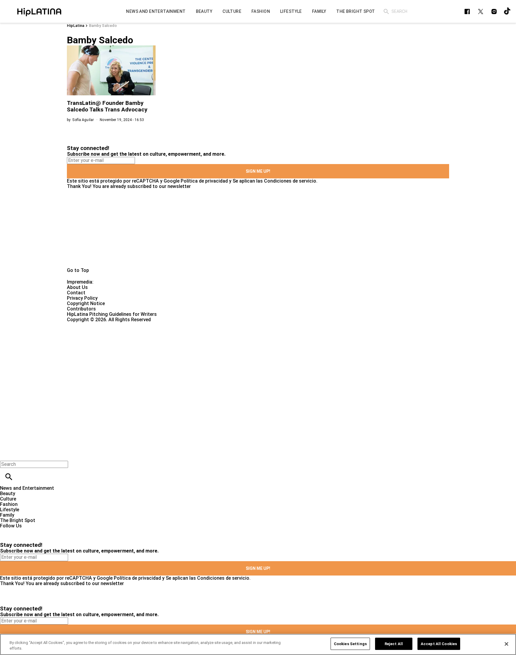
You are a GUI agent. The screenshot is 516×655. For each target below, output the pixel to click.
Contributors (81, 309)
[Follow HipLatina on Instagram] (494, 11)
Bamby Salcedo (103, 25)
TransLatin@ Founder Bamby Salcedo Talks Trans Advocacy (107, 106)
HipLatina (75, 25)
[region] (258, 644)
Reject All (394, 644)
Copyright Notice (86, 303)
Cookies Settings (350, 644)
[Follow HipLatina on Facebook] (467, 11)
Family (7, 515)
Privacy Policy (82, 298)
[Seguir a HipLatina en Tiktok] (507, 11)
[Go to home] (258, 228)
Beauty (7, 493)
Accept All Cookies (439, 644)
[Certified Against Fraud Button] (88, 325)
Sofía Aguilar (83, 120)
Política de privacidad (204, 181)
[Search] (386, 11)
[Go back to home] (211, 344)
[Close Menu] (6, 454)
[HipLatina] (39, 11)
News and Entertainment (27, 488)
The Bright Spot (17, 520)
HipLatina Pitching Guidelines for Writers (112, 314)
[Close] (506, 644)
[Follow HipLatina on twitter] (480, 11)
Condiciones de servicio (290, 181)
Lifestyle (9, 509)
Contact (76, 293)
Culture (8, 499)
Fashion (9, 504)
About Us (77, 287)
